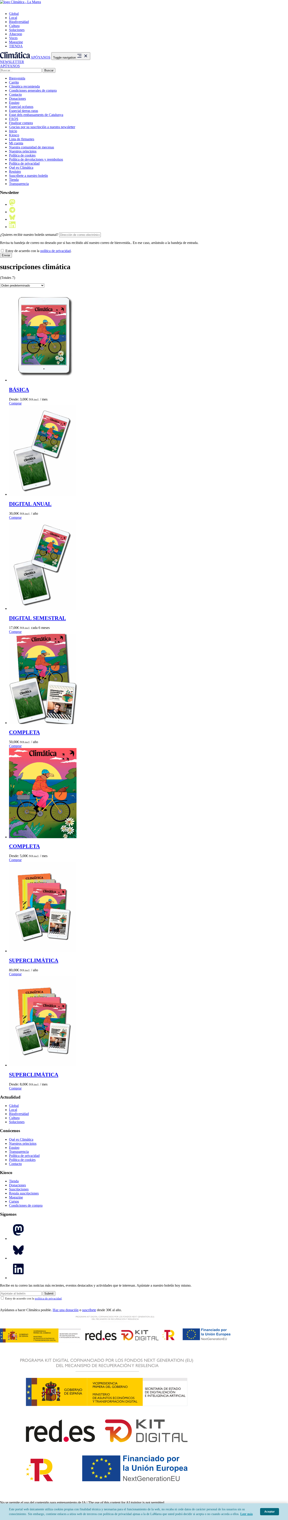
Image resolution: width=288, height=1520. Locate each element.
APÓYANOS (40, 57)
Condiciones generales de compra (33, 90)
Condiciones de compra (26, 1205)
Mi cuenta (16, 143)
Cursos (14, 1201)
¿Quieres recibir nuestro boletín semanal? (29, 235)
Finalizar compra (21, 123)
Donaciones (17, 98)
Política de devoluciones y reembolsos (36, 159)
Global (14, 14)
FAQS (13, 119)
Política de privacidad (24, 163)
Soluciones (17, 30)
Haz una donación (66, 1310)
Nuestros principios (22, 151)
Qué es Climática (21, 167)
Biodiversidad (19, 22)
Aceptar (269, 1511)
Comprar (15, 403)
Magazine (16, 42)
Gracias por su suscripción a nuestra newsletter (42, 127)
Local (13, 18)
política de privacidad (55, 251)
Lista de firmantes (21, 139)
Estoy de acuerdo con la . (38, 251)
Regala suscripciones (24, 1193)
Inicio (13, 131)
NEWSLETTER (12, 62)
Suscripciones (19, 1189)
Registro (15, 171)
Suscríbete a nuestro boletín (28, 175)
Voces (13, 38)
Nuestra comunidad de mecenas (31, 147)
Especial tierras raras (23, 111)
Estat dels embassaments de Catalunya (36, 115)
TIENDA (16, 46)
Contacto (15, 94)
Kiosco (14, 135)
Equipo (14, 103)
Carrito (14, 82)
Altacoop (15, 34)
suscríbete (89, 1310)
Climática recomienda (24, 86)
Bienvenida (17, 78)
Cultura (14, 26)
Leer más (246, 1514)
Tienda (14, 180)
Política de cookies (22, 155)
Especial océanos (21, 107)
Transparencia (19, 184)
